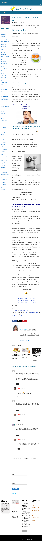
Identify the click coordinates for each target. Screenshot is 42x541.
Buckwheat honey (4, 63)
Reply (19, 396)
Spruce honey (3, 170)
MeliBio (2, 134)
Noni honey (3, 144)
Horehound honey (4, 109)
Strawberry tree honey (5, 174)
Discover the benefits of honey (12, 536)
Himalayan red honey (5, 106)
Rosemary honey (4, 162)
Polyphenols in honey (36, 512)
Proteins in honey (35, 513)
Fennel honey (3, 92)
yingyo (27, 312)
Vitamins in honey (35, 517)
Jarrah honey (3, 115)
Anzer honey (3, 38)
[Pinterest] (40, 4)
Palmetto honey (4, 147)
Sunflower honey (4, 176)
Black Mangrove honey (5, 56)
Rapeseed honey (4, 156)
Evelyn (17, 370)
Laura (19, 388)
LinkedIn (27, 338)
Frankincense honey (4, 96)
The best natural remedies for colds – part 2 (26, 300)
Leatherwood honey (4, 122)
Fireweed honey (4, 94)
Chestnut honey (4, 70)
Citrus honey (3, 73)
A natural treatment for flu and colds (26, 355)
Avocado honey (3, 44)
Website (13, 483)
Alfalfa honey (3, 34)
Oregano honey (4, 146)
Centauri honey (4, 68)
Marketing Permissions (24, 506)
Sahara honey (3, 167)
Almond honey (3, 36)
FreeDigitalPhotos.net (34, 312)
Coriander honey (4, 78)
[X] (39, 4)
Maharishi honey (4, 130)
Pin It (25, 320)
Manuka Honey (10, 0)
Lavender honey (4, 120)
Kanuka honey (3, 116)
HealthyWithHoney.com (24, 329)
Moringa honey (3, 140)
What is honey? (35, 522)
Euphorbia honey (4, 89)
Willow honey (3, 187)
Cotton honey (3, 80)
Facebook (31, 338)
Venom (26, 0)
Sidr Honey (3, 169)
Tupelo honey (3, 184)
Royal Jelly (30, 0)
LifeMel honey (3, 123)
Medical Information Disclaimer (27, 539)
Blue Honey (3, 57)
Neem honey (3, 142)
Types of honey (4, 0)
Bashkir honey (3, 46)
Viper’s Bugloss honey (5, 186)
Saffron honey (3, 163)
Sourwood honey (4, 172)
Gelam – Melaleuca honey (5, 102)
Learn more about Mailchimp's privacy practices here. (25, 528)
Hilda (17, 424)
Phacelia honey (4, 149)
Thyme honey (3, 177)
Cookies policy (30, 536)
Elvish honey (3, 85)
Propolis (19, 0)
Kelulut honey (3, 118)
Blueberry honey (4, 59)
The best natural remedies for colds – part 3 (26, 302)
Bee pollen (15, 0)
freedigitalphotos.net (23, 310)
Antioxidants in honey (36, 505)
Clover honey (3, 75)
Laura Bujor (15, 22)
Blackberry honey (4, 54)
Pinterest (35, 338)
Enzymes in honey (35, 507)
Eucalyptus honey (4, 87)
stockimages (15, 310)
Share (15, 320)
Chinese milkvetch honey (5, 71)
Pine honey (3, 151)
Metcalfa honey (4, 136)
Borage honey (3, 61)
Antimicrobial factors (36, 503)
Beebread (22, 0)
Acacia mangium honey (5, 32)
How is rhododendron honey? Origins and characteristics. (5, 159)
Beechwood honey (4, 50)
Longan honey (3, 127)
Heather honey (3, 104)
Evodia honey (3, 91)
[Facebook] (37, 4)
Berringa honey (4, 52)
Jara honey (3, 113)
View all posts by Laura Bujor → (25, 340)
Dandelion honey (4, 82)
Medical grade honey (5, 2)
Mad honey (3, 129)
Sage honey (3, 165)
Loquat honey (3, 125)
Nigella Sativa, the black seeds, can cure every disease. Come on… (36, 357)
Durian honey (3, 84)
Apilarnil (34, 0)
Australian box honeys (5, 39)
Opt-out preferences (25, 538)
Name (13, 474)
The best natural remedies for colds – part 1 (26, 298)
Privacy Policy (24, 536)
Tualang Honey (3, 182)
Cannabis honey (4, 64)
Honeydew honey (4, 108)
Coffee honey (3, 77)
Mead (37, 0)
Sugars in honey (35, 515)
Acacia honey (3, 31)
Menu (4, 12)
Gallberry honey (4, 101)
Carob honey (3, 66)
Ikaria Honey (3, 111)
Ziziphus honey (3, 189)
